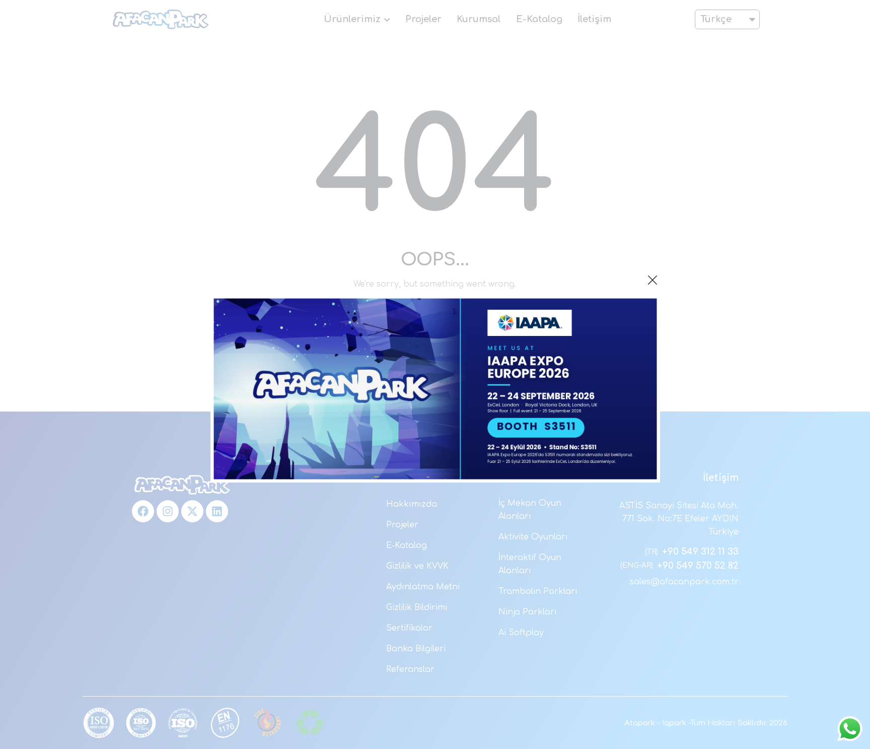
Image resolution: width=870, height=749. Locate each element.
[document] (435, 374)
